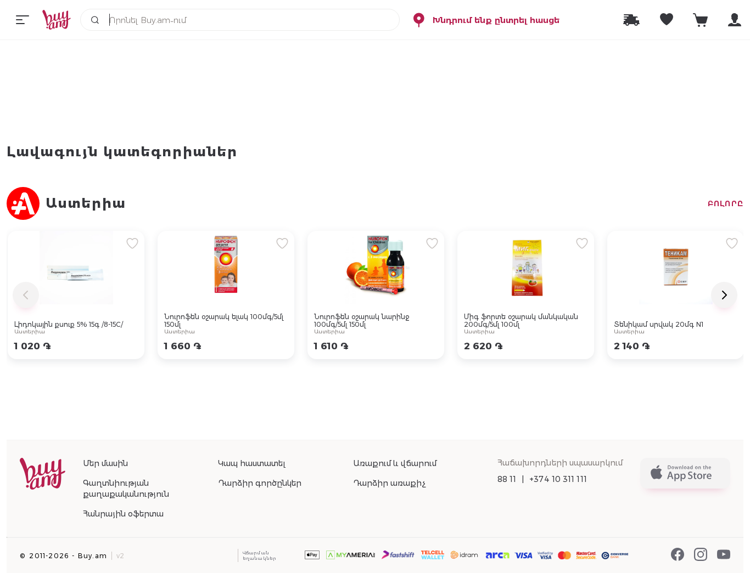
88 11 (507, 479)
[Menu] (22, 19)
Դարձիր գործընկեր (259, 483)
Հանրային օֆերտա (123, 514)
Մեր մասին (105, 463)
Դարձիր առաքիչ (389, 483)
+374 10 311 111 (558, 479)
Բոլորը (725, 203)
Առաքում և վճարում (394, 463)
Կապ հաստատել (252, 463)
